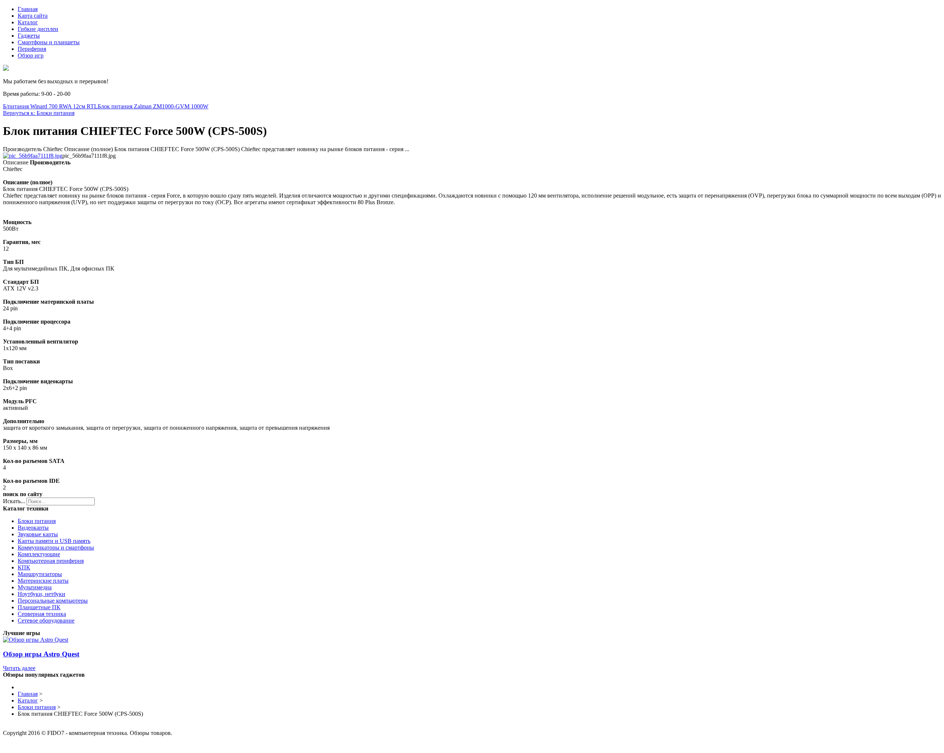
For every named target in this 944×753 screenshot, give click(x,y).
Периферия (32, 49)
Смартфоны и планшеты (49, 42)
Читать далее (19, 668)
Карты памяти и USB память (54, 541)
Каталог (28, 22)
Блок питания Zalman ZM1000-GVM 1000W (153, 106)
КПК (24, 567)
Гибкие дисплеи (38, 29)
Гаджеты (29, 35)
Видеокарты (33, 527)
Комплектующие (39, 554)
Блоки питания (37, 521)
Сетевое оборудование (46, 620)
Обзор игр (31, 55)
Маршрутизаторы (40, 574)
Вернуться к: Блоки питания (38, 113)
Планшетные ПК (39, 607)
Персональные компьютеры (53, 600)
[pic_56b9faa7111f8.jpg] (32, 156)
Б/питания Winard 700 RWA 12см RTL (50, 106)
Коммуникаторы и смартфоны (56, 547)
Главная (28, 9)
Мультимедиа (35, 587)
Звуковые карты (38, 534)
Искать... (14, 501)
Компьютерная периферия (51, 561)
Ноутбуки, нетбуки (41, 594)
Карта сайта (33, 16)
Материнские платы (43, 581)
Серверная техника (42, 614)
